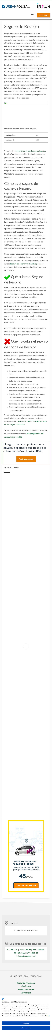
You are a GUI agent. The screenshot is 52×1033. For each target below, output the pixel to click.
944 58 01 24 (32, 953)
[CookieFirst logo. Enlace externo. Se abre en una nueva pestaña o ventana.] (3, 999)
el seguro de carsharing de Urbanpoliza (25, 264)
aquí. (48, 1016)
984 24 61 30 (19, 953)
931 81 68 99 (25, 949)
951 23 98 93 (38, 949)
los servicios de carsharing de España (30, 151)
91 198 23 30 (12, 949)
